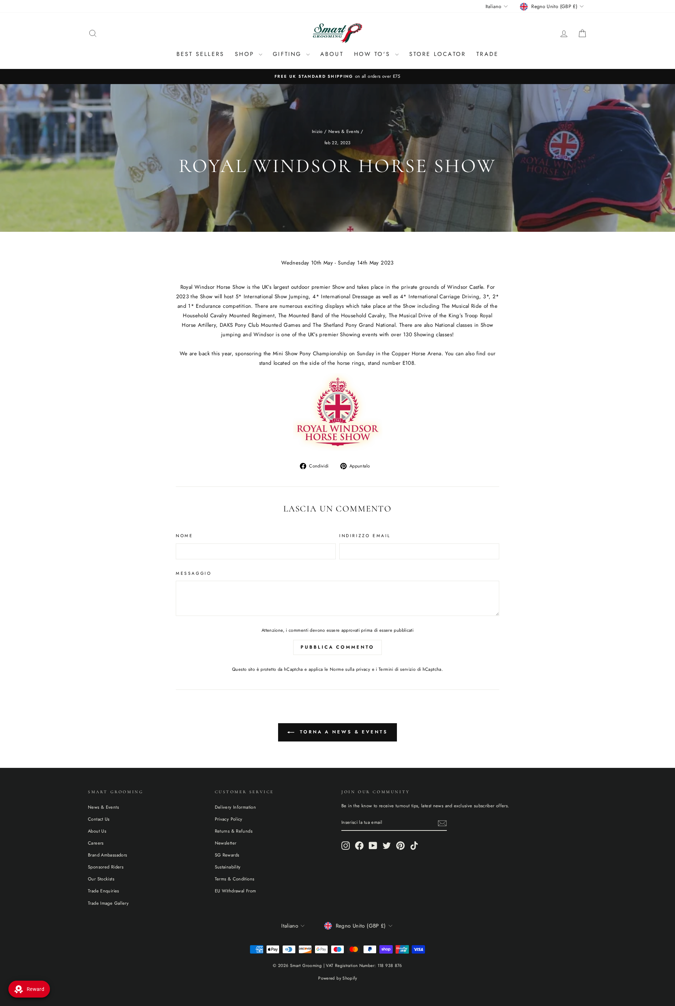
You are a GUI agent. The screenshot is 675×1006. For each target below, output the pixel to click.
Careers (96, 843)
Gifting (288, 54)
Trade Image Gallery (108, 903)
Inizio (317, 131)
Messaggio (193, 573)
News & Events (343, 131)
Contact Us (99, 819)
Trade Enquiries (103, 890)
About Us (97, 831)
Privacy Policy (229, 819)
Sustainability (228, 867)
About (331, 54)
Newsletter (226, 843)
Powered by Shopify (337, 978)
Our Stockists (101, 879)
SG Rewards (227, 855)
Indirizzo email (365, 536)
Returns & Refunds (233, 831)
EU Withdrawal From (235, 890)
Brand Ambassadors (107, 855)
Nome (184, 536)
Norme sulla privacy (350, 669)
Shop (246, 54)
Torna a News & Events (342, 731)
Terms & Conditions (235, 879)
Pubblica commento (337, 647)
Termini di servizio (397, 669)
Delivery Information (235, 807)
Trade (487, 54)
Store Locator (437, 54)
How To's (373, 54)
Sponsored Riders (105, 867)
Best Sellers (200, 54)
